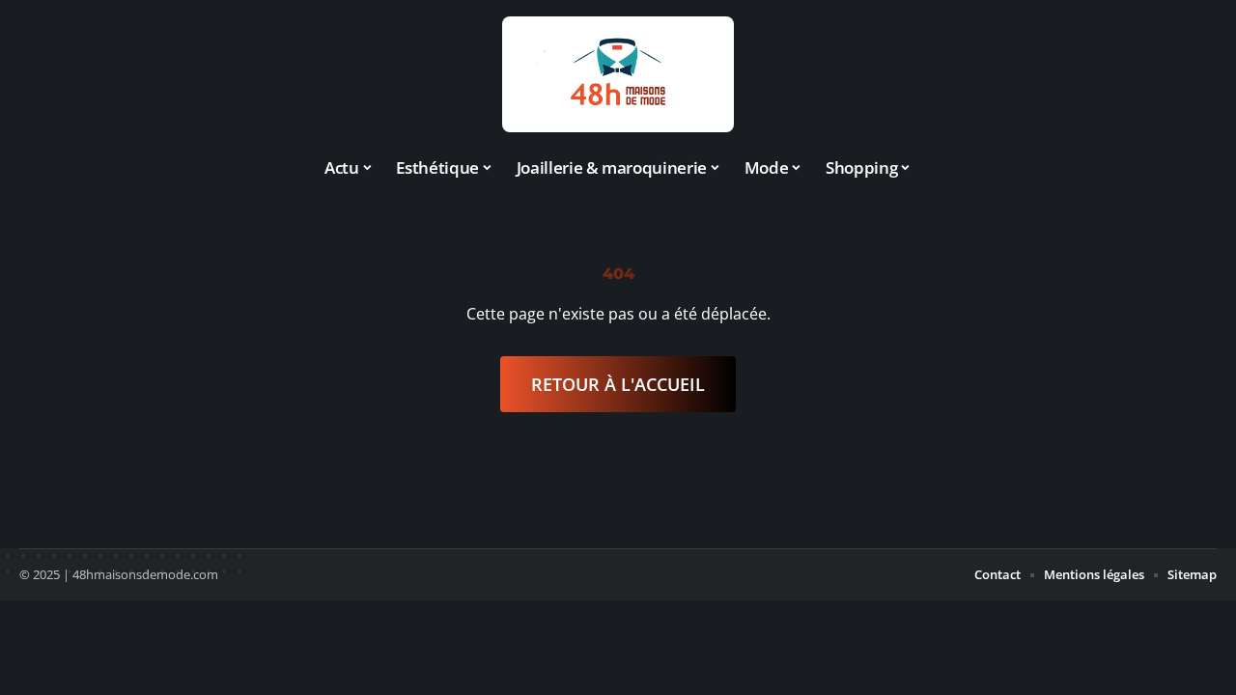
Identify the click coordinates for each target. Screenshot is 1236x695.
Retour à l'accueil (618, 384)
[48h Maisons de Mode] (618, 74)
